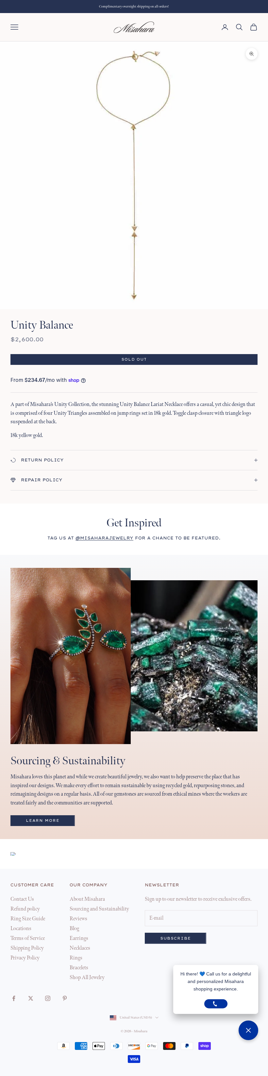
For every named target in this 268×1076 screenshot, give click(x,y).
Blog (74, 929)
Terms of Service (27, 938)
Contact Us (22, 899)
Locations (20, 929)
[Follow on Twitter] (30, 998)
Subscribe (175, 938)
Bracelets (79, 968)
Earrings (79, 938)
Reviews (78, 919)
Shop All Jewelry (87, 978)
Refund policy (25, 909)
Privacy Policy (25, 958)
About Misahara (87, 899)
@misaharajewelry (104, 538)
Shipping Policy (27, 948)
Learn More (42, 821)
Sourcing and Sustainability (99, 909)
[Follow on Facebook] (13, 998)
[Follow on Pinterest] (64, 998)
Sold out (134, 359)
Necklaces (80, 948)
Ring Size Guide (27, 919)
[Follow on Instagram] (47, 998)
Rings (76, 958)
